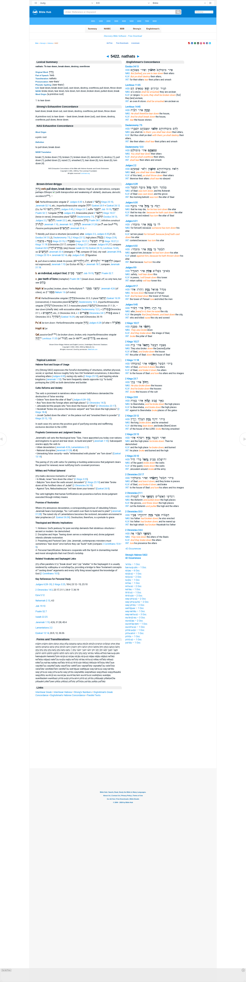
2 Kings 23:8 (110, 237)
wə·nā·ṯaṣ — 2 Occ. (134, 620)
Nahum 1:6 (60, 292)
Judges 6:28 (95, 322)
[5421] (3, 445)
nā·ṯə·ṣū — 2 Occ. (133, 576)
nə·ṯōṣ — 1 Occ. (132, 580)
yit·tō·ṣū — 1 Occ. (133, 639)
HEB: (127, 70)
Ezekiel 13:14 (42, 633)
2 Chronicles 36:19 (82, 485)
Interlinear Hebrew (63, 692)
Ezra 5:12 (40, 595)
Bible (36, 43)
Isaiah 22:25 (41, 617)
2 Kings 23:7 (80, 209)
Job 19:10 (106, 209)
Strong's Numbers (83, 692)
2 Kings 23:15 (132, 434)
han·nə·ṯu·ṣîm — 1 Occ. (135, 567)
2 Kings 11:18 (132, 360)
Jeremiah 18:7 (66, 224)
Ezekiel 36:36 (62, 517)
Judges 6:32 (131, 245)
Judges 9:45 (67, 209)
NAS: (127, 73)
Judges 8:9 (69, 213)
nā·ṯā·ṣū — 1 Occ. (133, 573)
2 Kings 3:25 (81, 479)
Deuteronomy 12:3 (88, 302)
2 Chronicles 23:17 (106, 406)
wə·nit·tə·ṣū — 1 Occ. (135, 627)
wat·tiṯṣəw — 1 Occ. (134, 608)
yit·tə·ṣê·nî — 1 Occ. (134, 633)
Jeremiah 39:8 (114, 251)
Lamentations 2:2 (79, 447)
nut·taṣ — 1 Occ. (133, 589)
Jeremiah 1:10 (51, 224)
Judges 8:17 (131, 286)
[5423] (242, 445)
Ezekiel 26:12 (113, 205)
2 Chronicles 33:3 (134, 511)
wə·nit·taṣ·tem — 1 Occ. (136, 623)
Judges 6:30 (76, 202)
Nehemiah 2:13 (42, 600)
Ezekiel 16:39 (113, 298)
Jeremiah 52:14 (43, 205)
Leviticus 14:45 (110, 248)
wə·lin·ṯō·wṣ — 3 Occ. (135, 617)
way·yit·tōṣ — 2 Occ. (135, 605)
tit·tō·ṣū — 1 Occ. (133, 592)
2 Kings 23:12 (78, 237)
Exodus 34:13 (110, 216)
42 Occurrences (133, 548)
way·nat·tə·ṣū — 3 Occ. (136, 614)
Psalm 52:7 (41, 213)
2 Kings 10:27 (104, 213)
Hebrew (50, 43)
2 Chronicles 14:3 (96, 402)
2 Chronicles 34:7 (91, 313)
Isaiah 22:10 (82, 248)
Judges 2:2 (41, 220)
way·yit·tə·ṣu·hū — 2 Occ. (137, 602)
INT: (127, 79)
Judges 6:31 (131, 221)
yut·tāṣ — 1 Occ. (133, 642)
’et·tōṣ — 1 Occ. (132, 564)
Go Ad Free (6, 970)
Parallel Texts (94, 695)
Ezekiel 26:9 (98, 205)
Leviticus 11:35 (49, 338)
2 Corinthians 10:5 (50, 573)
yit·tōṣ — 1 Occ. (132, 636)
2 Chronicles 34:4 (134, 530)
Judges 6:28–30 (81, 399)
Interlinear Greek (43, 692)
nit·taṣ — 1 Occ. (132, 583)
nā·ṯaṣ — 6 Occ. (132, 570)
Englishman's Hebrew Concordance (67, 695)
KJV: (127, 76)
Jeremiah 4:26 (108, 288)
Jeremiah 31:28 (89, 224)
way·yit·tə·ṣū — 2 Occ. (135, 598)
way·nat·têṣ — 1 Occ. (135, 611)
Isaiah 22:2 (61, 220)
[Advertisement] (123, 751)
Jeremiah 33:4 (77, 228)
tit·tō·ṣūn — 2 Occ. (134, 595)
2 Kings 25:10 (103, 202)
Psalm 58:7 (94, 220)
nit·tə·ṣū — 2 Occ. (133, 586)
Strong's (43, 43)
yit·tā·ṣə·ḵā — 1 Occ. (135, 630)
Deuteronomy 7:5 (85, 216)
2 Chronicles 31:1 (134, 493)
